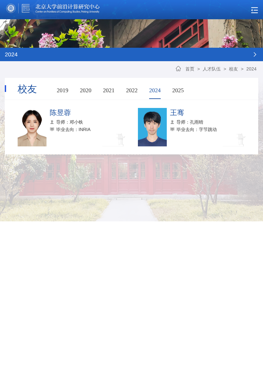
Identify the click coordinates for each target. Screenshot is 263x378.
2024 (251, 68)
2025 (178, 90)
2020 (85, 90)
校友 (233, 68)
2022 (132, 90)
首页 (189, 68)
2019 (62, 90)
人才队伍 (212, 68)
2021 (109, 90)
